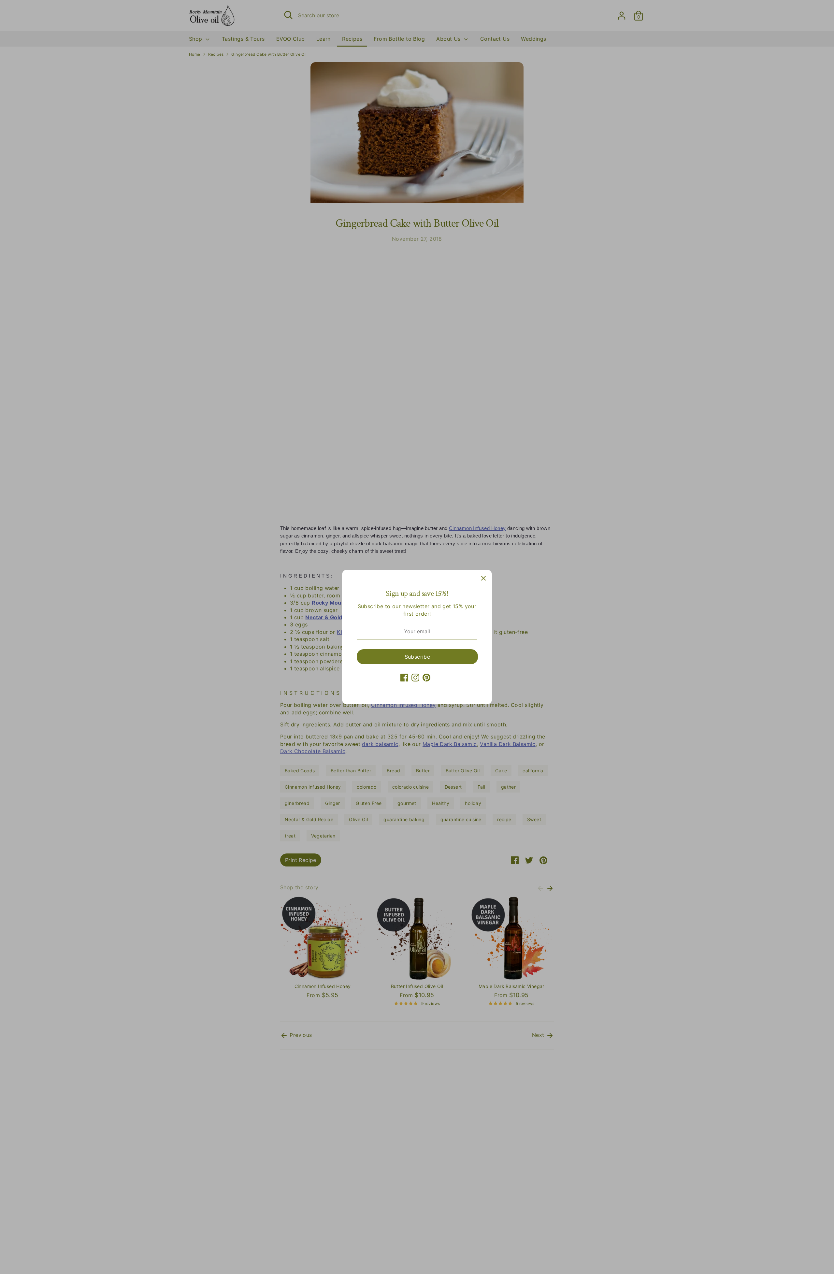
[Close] (483, 578)
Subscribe (417, 656)
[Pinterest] (426, 677)
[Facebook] (404, 677)
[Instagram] (415, 677)
